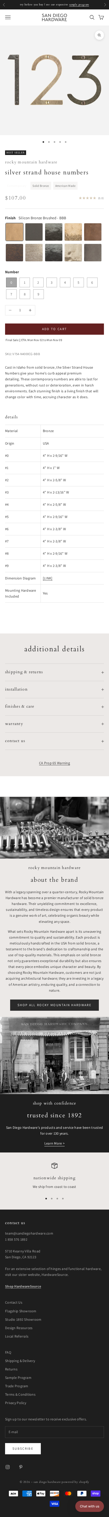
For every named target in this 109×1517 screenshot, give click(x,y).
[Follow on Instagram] (7, 1467)
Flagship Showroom (21, 1311)
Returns (11, 1369)
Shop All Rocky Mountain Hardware (54, 1005)
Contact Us (13, 1302)
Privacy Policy (15, 1403)
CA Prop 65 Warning (54, 763)
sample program (79, 4)
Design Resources (18, 1328)
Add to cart (54, 329)
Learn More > (54, 1143)
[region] (54, 1176)
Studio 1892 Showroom (23, 1319)
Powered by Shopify (75, 1482)
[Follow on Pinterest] (20, 1467)
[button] (89, 1506)
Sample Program (18, 1377)
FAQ (8, 1352)
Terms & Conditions (20, 1394)
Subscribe (22, 1448)
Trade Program (16, 1386)
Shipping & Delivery (20, 1360)
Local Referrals (16, 1336)
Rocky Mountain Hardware (31, 162)
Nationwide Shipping (54, 1178)
